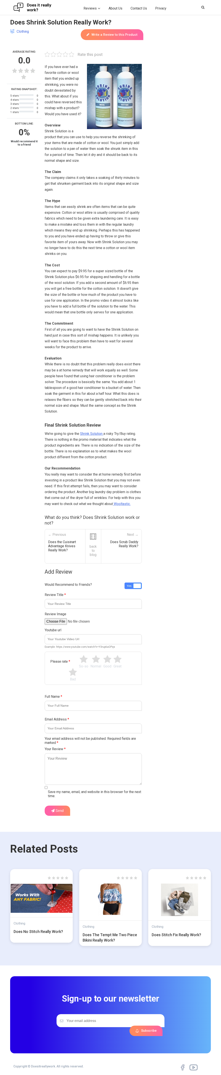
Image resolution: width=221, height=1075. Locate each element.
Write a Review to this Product (114, 35)
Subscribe (149, 1031)
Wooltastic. (122, 504)
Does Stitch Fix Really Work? (176, 935)
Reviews (90, 8)
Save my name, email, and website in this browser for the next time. (94, 794)
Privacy (160, 8)
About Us (115, 8)
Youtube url (53, 630)
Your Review (55, 749)
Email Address (57, 719)
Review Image (55, 614)
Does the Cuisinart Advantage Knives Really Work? (62, 546)
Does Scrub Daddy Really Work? (124, 544)
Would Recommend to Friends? (68, 585)
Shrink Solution (91, 434)
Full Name (53, 697)
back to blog (93, 550)
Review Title (55, 595)
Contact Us (139, 8)
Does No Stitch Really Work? (38, 931)
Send (59, 811)
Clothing (23, 31)
